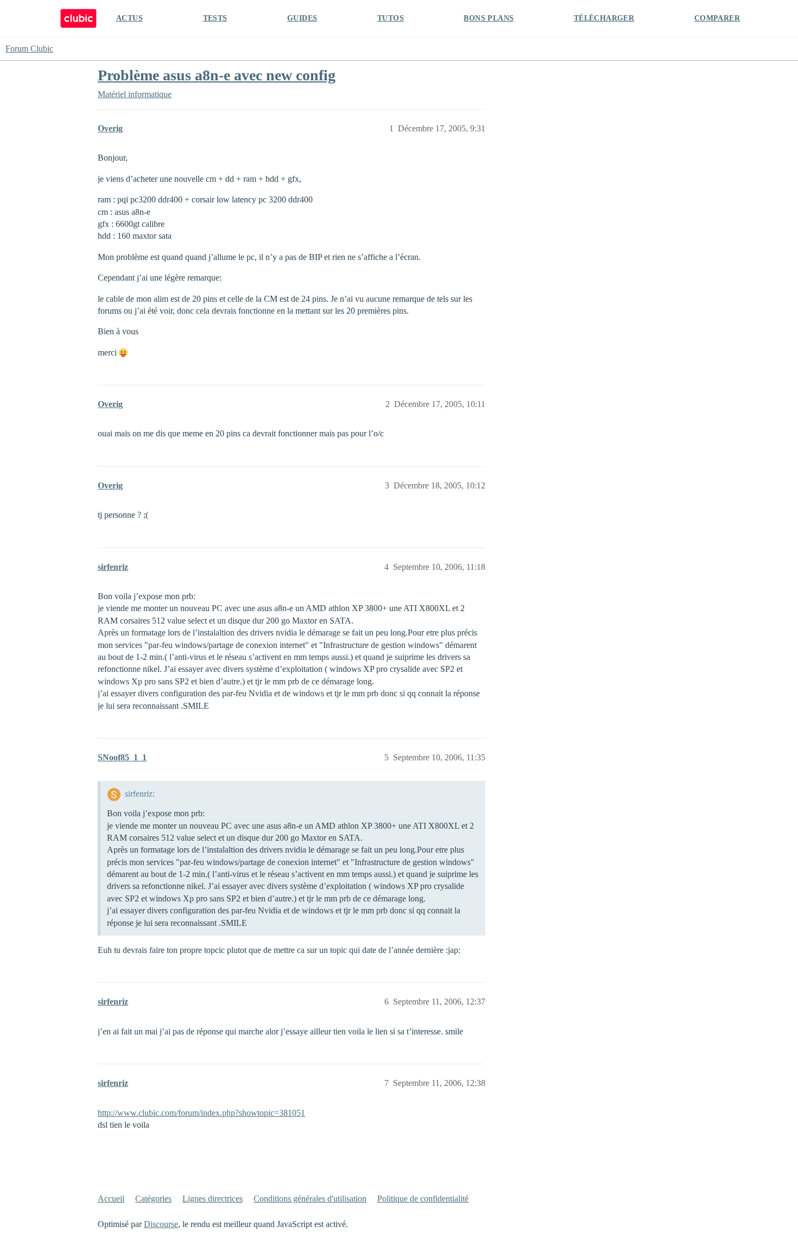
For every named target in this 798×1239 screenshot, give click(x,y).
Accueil (111, 1198)
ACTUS (129, 18)
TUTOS (390, 18)
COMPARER (717, 18)
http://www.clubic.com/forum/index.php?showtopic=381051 (201, 1112)
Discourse (161, 1224)
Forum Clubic (29, 48)
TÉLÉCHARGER (604, 18)
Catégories (153, 1198)
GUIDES (302, 18)
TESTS (215, 18)
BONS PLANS (489, 18)
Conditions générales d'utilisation (310, 1198)
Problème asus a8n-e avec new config (216, 75)
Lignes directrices (212, 1198)
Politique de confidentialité (422, 1198)
